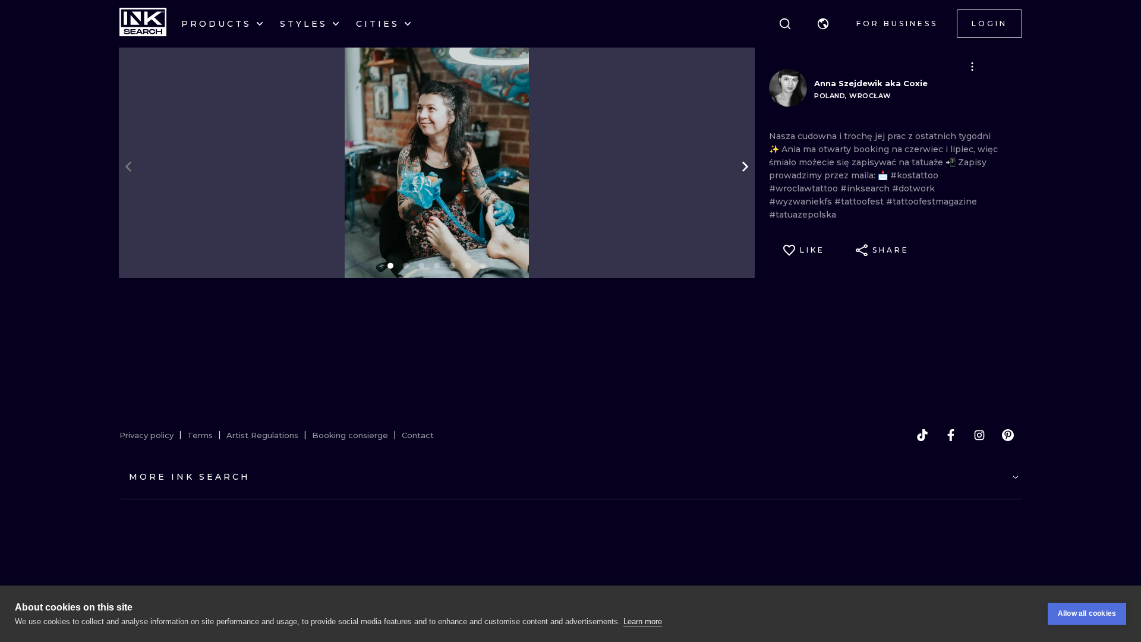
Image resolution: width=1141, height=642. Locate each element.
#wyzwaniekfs (801, 201)
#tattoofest (860, 201)
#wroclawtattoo (804, 188)
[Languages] (823, 24)
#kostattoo (914, 175)
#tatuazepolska (802, 214)
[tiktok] (922, 435)
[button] (823, 24)
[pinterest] (1008, 435)
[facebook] (951, 435)
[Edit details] (972, 66)
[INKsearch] (143, 24)
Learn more (642, 621)
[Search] (785, 24)
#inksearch (866, 188)
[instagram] (979, 435)
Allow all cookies (1087, 613)
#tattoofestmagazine (931, 201)
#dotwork (913, 188)
